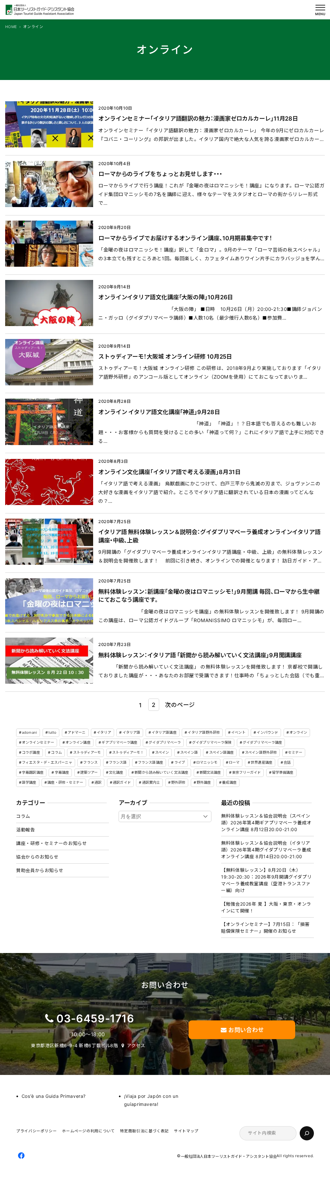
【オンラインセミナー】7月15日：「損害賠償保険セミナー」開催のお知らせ (265, 927)
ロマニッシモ (207, 762)
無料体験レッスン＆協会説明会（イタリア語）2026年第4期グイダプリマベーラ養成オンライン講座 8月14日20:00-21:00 (266, 849)
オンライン (298, 732)
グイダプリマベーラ (165, 742)
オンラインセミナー (38, 742)
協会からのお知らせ (37, 856)
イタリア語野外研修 (204, 732)
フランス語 (118, 762)
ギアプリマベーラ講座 (119, 742)
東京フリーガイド (246, 772)
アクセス (136, 1045)
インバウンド (267, 732)
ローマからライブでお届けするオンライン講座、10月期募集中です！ (185, 238)
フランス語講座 (150, 762)
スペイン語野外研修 (261, 752)
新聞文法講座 (210, 772)
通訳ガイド (122, 782)
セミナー (295, 752)
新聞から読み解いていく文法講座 (161, 772)
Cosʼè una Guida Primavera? (54, 1096)
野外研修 (178, 782)
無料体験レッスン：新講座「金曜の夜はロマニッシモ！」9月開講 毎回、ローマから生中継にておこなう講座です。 (209, 595)
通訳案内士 (151, 782)
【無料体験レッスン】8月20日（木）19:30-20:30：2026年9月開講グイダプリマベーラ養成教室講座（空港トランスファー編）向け (266, 880)
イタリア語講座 (164, 732)
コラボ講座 (31, 752)
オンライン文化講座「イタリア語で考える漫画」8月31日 (169, 471)
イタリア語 (131, 732)
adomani (29, 732)
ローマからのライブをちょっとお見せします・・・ (160, 173)
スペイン (162, 752)
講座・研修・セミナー (65, 782)
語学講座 (29, 782)
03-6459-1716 (95, 1018)
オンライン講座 (78, 742)
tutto (52, 732)
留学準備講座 (283, 772)
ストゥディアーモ (87, 752)
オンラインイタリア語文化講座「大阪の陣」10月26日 (165, 297)
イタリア (104, 732)
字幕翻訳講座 (33, 772)
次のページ (180, 704)
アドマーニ (77, 732)
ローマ (234, 762)
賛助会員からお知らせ (39, 870)
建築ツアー (89, 772)
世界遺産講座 (261, 762)
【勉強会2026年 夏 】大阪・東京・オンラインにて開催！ (266, 907)
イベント (238, 732)
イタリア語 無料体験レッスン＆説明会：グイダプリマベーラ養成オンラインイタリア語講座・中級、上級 (209, 535)
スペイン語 (189, 752)
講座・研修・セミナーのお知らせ (51, 843)
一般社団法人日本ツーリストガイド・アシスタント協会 (229, 1156)
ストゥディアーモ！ (128, 752)
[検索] (307, 1133)
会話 (287, 762)
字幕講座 (62, 772)
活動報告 (25, 829)
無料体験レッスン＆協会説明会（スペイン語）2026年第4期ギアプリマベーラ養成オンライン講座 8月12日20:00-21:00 (266, 822)
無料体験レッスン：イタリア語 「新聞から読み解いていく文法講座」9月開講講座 (200, 655)
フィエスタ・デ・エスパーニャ (47, 762)
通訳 (98, 782)
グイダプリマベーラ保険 (211, 742)
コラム (56, 752)
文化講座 (116, 772)
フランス (90, 762)
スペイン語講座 (221, 752)
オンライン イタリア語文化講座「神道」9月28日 (159, 411)
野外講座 (204, 782)
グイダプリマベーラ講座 (262, 742)
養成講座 (229, 782)
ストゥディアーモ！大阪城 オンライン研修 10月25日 (165, 356)
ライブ (179, 762)
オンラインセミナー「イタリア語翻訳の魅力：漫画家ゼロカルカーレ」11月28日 (198, 118)
